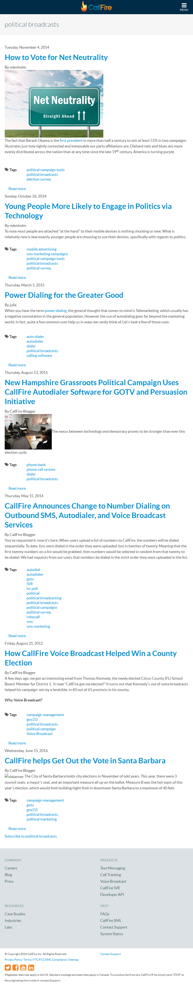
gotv (30, 579)
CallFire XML (110, 920)
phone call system (41, 469)
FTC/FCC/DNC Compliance (50, 959)
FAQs (104, 914)
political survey (39, 268)
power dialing (56, 310)
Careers (11, 868)
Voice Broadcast (40, 733)
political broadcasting (44, 598)
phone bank (36, 464)
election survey (39, 179)
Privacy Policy (13, 959)
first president (71, 140)
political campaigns (42, 607)
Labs (8, 927)
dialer (31, 346)
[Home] (96, 7)
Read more (17, 188)
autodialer (35, 341)
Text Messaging (112, 868)
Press (9, 881)
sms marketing (38, 626)
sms (30, 621)
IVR (30, 584)
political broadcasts (42, 174)
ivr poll (32, 588)
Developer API (112, 894)
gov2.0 (32, 719)
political (33, 593)
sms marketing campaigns (47, 254)
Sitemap (74, 959)
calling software (39, 355)
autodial (33, 569)
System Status (111, 934)
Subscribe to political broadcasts (31, 836)
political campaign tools (46, 170)
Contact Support (113, 927)
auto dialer (35, 336)
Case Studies (15, 914)
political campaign (41, 729)
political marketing (42, 819)
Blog (8, 875)
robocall (33, 617)
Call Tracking (110, 875)
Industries (13, 920)
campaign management (45, 715)
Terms (27, 959)
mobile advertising (41, 249)
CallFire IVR (110, 888)
